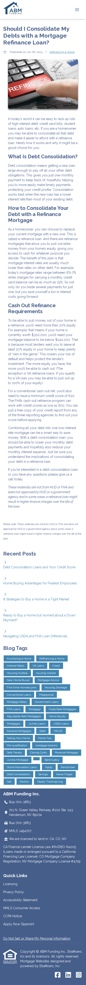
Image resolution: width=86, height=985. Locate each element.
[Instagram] (79, 975)
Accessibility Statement (20, 900)
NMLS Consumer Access (21, 908)
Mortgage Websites (35, 961)
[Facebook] (58, 975)
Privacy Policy (13, 892)
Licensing (10, 884)
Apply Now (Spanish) (18, 924)
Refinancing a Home (62, 52)
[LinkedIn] (68, 975)
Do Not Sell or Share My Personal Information (36, 938)
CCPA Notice (12, 916)
